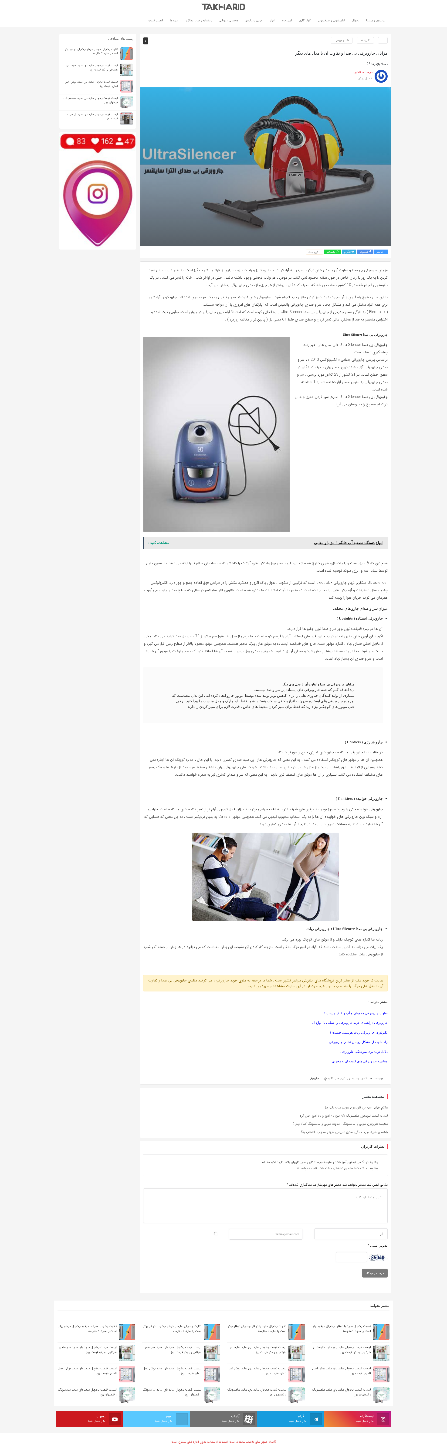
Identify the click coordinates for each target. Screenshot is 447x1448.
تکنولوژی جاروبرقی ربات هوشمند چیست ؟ (359, 1032)
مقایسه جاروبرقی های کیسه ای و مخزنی (360, 1061)
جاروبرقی (313, 1078)
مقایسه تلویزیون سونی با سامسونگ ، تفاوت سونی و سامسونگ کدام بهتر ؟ (340, 1123)
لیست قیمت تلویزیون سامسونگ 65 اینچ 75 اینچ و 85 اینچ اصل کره (344, 1115)
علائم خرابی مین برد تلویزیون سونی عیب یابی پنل (356, 1107)
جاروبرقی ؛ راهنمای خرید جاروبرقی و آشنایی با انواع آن (350, 1022)
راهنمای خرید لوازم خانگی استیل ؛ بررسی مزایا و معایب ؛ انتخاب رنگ (343, 1131)
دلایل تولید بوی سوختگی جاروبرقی (364, 1052)
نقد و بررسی (342, 40)
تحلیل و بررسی (357, 1078)
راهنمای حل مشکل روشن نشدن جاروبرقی (358, 1042)
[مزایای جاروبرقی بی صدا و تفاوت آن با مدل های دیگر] (265, 166)
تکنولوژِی (328, 1078)
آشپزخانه (365, 40)
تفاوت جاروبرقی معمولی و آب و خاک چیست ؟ (356, 1013)
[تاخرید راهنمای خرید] (223, 6)
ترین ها (341, 1078)
